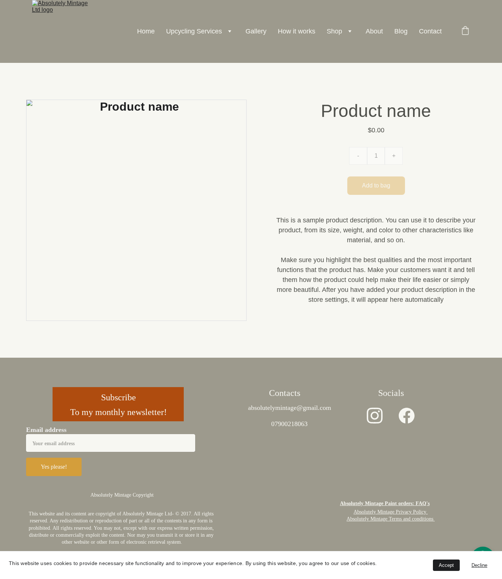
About (374, 31)
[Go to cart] (465, 31)
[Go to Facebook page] (407, 415)
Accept (446, 565)
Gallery (255, 31)
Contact (430, 31)
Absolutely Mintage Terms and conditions (391, 519)
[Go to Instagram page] (375, 415)
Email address (46, 429)
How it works (296, 31)
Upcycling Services (194, 31)
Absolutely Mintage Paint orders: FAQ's (385, 503)
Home (146, 31)
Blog (401, 31)
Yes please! (54, 467)
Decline (479, 565)
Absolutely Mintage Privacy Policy (391, 512)
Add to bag (376, 185)
